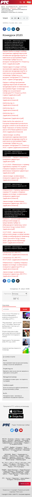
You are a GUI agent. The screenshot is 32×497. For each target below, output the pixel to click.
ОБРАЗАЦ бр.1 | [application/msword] (10, 114)
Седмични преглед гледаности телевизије (11, 349)
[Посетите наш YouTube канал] (21, 430)
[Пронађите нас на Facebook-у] (16, 430)
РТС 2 (12, 463)
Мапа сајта (25, 484)
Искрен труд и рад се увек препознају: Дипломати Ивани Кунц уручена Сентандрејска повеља (11, 334)
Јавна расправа (6, 9)
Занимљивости (22, 454)
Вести (3, 6)
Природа (5, 458)
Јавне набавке (24, 478)
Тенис (25, 447)
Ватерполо (18, 448)
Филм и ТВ (20, 457)
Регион (17, 439)
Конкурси (13, 8)
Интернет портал (19, 479)
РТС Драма (12, 464)
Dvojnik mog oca (8, 368)
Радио (4, 470)
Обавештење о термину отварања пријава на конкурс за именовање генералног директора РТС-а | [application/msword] (15, 266)
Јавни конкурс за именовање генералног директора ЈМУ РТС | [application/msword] (15, 178)
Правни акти (5, 8)
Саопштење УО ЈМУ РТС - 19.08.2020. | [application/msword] (15, 254)
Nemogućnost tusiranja (10, 377)
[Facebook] (4, 29)
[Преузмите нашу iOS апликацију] (16, 411)
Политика (11, 439)
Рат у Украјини (18, 441)
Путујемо (21, 455)
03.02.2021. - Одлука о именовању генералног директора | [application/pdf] (15, 159)
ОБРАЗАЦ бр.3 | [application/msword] (10, 104)
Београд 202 (20, 471)
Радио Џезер (24, 474)
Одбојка (4, 448)
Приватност (6, 490)
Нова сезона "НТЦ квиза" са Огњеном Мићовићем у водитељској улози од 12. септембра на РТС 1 (10, 316)
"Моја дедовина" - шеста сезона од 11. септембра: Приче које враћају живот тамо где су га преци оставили (11, 325)
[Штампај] (18, 29)
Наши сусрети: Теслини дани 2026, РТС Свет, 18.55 (10, 341)
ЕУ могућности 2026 (16, 444)
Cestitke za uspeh (8, 385)
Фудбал (12, 447)
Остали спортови (16, 450)
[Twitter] (9, 29)
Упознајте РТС (23, 6)
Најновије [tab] (5, 305)
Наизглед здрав (21, 459)
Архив (16, 475)
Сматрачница (18, 443)
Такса (19, 8)
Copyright (14, 490)
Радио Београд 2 (25, 470)
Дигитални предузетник (16, 458)
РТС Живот (21, 464)
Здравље (12, 457)
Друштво (17, 440)
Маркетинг (15, 478)
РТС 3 (17, 463)
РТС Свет (23, 463)
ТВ (3, 463)
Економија (25, 440)
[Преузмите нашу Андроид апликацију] (16, 416)
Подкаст (26, 443)
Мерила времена (7, 441)
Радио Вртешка (14, 474)
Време (27, 441)
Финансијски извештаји (19, 9)
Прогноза (7, 294)
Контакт (8, 478)
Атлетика (27, 448)
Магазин (8, 454)
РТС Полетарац (19, 467)
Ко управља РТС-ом (11, 6)
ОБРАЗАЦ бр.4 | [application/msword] (10, 99)
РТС (3, 478)
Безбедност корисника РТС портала (12, 12)
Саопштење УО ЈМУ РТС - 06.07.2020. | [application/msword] (15, 259)
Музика (6, 455)
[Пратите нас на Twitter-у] (12, 430)
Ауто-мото (6, 450)
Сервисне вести (7, 443)
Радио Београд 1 (13, 470)
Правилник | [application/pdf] (13, 118)
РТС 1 (6, 463)
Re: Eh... (5, 393)
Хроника (10, 440)
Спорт (6, 447)
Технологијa (13, 455)
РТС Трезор (21, 465)
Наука (27, 457)
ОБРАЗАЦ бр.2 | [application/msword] (10, 109)
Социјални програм (7, 11)
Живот (14, 454)
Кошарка (19, 447)
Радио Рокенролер (17, 472)
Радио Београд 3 (9, 471)
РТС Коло (13, 465)
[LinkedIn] (13, 29)
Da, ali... (5, 360)
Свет (23, 439)
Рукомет (11, 448)
